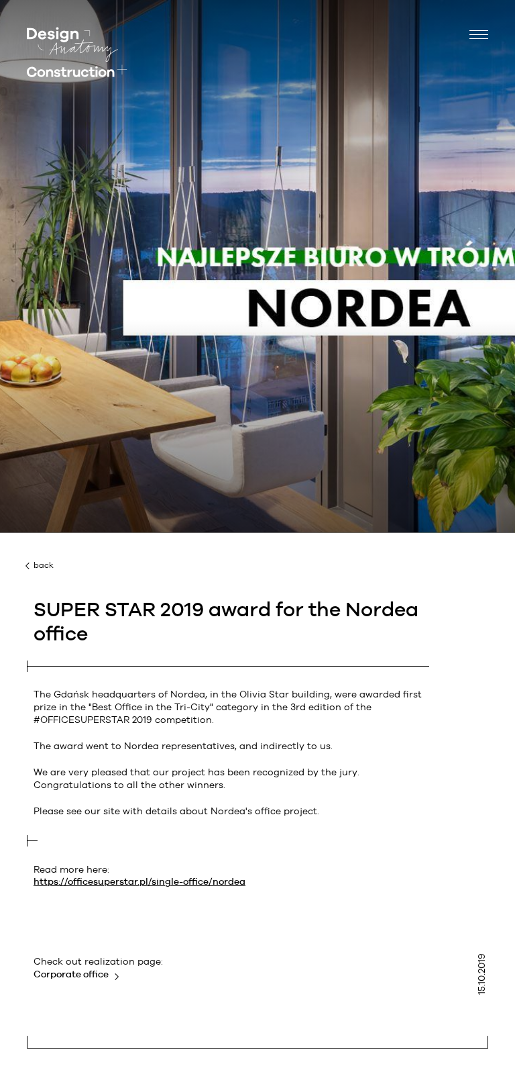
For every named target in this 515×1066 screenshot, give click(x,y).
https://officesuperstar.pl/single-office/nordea (139, 881)
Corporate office (71, 974)
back (44, 565)
